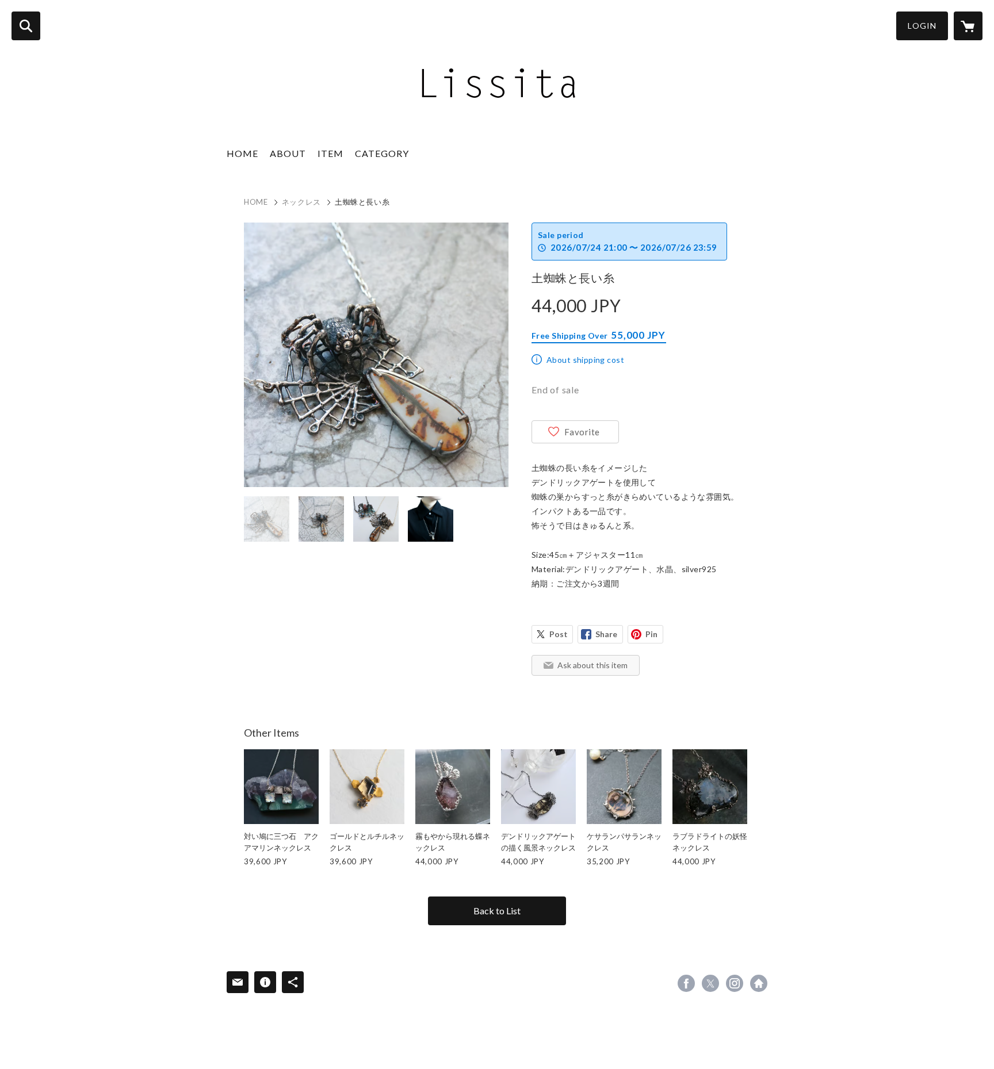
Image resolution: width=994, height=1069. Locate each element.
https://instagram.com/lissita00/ (734, 983)
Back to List (497, 910)
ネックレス (301, 201)
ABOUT (288, 153)
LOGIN (922, 25)
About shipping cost (585, 360)
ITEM (330, 153)
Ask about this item (592, 665)
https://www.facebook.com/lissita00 (686, 983)
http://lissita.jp (758, 983)
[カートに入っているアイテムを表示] (968, 26)
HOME (242, 153)
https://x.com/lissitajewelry (710, 983)
